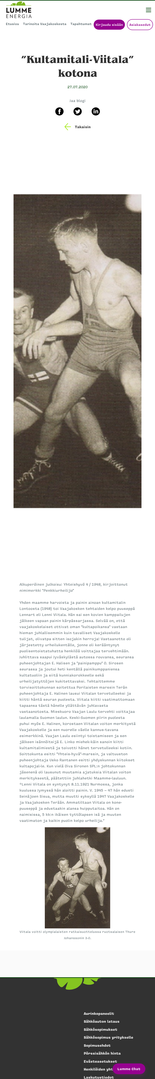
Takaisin (83, 126)
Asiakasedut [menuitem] (140, 24)
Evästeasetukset (100, 1061)
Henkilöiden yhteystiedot (108, 1069)
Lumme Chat (128, 1068)
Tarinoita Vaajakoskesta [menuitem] (44, 23)
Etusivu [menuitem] (12, 23)
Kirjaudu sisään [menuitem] (109, 24)
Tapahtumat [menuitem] (81, 23)
